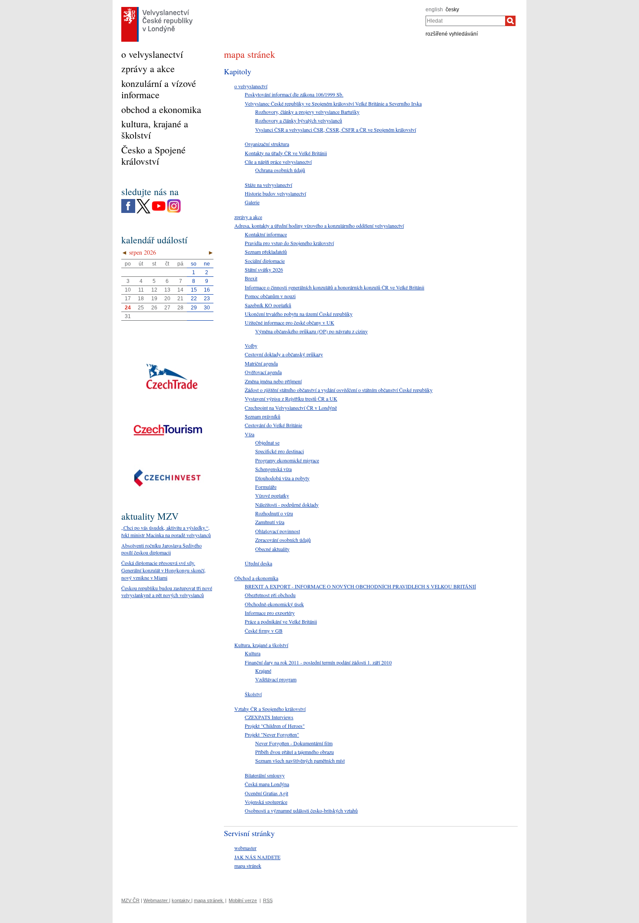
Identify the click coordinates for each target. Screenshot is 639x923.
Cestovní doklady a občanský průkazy (284, 354)
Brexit (251, 278)
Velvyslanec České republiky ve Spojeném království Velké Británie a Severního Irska (333, 103)
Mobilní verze (243, 900)
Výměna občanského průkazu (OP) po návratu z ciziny (311, 331)
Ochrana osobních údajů (280, 169)
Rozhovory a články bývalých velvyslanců (298, 120)
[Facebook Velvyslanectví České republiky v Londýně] (128, 201)
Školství (253, 694)
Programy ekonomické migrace (287, 460)
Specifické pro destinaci (279, 451)
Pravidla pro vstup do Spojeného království (289, 242)
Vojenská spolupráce (266, 801)
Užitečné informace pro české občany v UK (289, 322)
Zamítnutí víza (269, 521)
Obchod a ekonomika (256, 577)
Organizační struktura (267, 143)
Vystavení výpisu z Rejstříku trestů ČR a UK (291, 398)
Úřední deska (258, 563)
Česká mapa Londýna (267, 783)
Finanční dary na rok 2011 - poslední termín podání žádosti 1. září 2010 (318, 662)
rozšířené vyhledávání (452, 34)
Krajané (263, 670)
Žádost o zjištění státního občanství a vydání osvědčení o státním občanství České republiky (339, 389)
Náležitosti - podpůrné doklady (287, 504)
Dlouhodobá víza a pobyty (282, 478)
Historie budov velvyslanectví (275, 193)
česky (452, 10)
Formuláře (265, 486)
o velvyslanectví (250, 86)
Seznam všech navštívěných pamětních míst (300, 760)
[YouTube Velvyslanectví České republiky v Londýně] (159, 201)
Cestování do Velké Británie (273, 425)
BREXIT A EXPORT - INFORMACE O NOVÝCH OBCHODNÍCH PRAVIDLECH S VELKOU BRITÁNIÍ (360, 586)
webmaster (245, 847)
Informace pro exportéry (270, 612)
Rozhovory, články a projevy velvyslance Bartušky (307, 111)
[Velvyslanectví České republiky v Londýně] (157, 9)
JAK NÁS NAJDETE (257, 856)
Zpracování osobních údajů (283, 539)
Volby (251, 345)
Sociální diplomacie (265, 260)
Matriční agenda (261, 363)
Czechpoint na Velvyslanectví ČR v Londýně (291, 407)
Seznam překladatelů (266, 251)
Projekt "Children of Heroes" (275, 725)
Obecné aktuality (272, 548)
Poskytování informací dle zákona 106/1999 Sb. (294, 94)
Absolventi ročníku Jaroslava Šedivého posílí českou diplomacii (161, 549)
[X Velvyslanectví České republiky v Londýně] (143, 201)
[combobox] (465, 21)
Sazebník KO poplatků (268, 305)
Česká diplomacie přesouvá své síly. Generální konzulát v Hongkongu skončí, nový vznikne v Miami (163, 570)
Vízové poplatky (272, 495)
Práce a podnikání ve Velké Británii (281, 621)
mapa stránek (247, 865)
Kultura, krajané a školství (261, 644)
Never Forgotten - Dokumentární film (294, 743)
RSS (268, 900)
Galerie (252, 202)
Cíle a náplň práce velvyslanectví (278, 161)
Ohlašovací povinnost (277, 531)
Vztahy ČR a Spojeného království (270, 708)
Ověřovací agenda (263, 372)
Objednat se (267, 442)
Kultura (252, 653)
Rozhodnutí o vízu (274, 513)
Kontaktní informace (266, 234)
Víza (249, 434)
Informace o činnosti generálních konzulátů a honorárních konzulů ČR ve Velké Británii (334, 287)
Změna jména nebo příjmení (273, 381)
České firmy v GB (264, 630)
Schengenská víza (273, 468)
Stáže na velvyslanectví (268, 184)
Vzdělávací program (275, 679)
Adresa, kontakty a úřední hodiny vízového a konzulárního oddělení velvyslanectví (319, 225)
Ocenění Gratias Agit (266, 793)
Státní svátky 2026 (264, 269)
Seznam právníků (262, 416)
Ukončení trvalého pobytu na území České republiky (299, 313)
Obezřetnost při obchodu (270, 594)
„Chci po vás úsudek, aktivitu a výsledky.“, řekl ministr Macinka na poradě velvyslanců (166, 531)
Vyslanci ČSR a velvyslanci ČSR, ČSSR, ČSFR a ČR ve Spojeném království (335, 129)
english (434, 10)
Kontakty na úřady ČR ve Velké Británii (286, 152)
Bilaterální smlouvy (265, 775)
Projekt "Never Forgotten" (272, 734)
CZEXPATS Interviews (269, 717)
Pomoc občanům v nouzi (270, 295)
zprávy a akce (248, 216)
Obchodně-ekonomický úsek (274, 604)
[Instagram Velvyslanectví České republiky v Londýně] (174, 201)
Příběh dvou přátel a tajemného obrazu (294, 751)
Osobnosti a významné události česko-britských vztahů (301, 810)
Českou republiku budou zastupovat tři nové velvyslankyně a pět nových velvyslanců (166, 591)
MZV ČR (130, 900)
